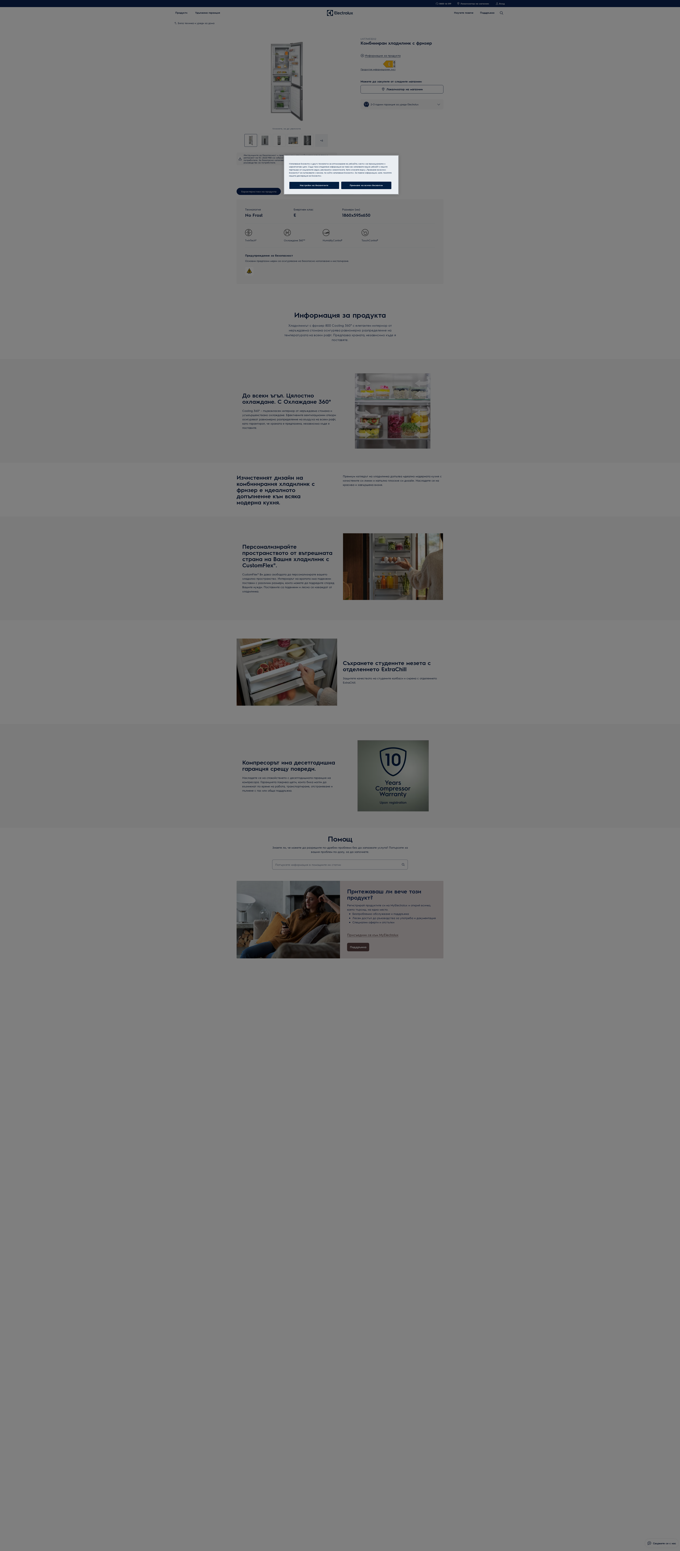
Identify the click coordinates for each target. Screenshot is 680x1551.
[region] (341, 175)
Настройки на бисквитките (314, 185)
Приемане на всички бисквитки (366, 185)
